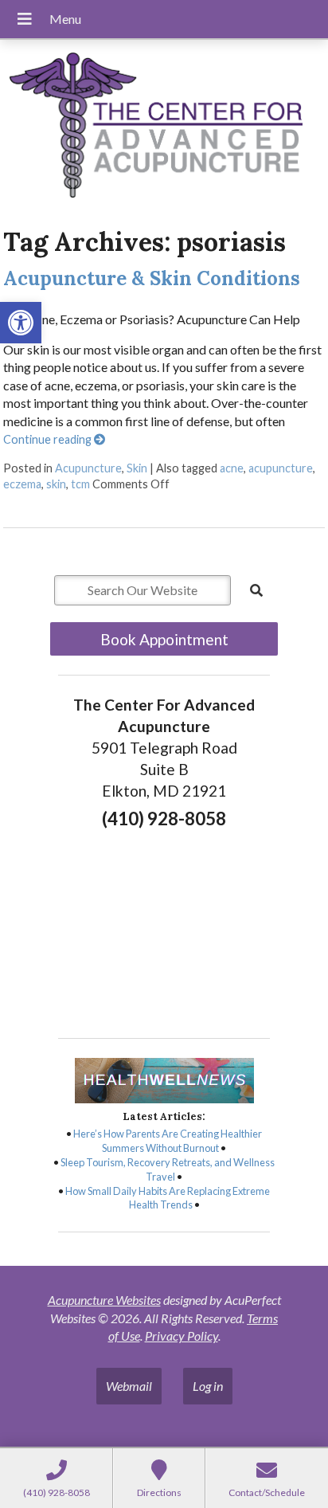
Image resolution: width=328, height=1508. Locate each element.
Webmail (129, 1385)
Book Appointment (164, 639)
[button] (20, 322)
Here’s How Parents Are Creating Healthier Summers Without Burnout (167, 1140)
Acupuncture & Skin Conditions (151, 278)
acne (232, 468)
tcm (80, 484)
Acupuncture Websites (104, 1299)
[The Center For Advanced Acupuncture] (164, 127)
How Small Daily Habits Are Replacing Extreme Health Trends (167, 1198)
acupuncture (280, 468)
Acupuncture (88, 468)
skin (56, 484)
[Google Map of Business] (164, 929)
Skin (137, 468)
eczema (22, 484)
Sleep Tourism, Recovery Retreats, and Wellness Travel (168, 1169)
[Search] (256, 590)
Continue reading (48, 439)
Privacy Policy (181, 1335)
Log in (208, 1385)
